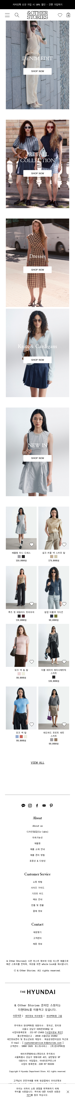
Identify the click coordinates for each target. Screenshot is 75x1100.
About (37, 818)
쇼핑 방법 (37, 882)
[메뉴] (7, 15)
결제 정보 (37, 911)
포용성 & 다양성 (38, 861)
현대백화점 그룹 (54, 1016)
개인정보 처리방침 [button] (34, 1016)
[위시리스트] (60, 15)
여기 (29, 1095)
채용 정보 (37, 944)
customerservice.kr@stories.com (42, 1043)
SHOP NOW (37, 71)
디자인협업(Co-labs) (37, 832)
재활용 (37, 843)
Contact (37, 924)
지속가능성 (37, 837)
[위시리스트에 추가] (32, 545)
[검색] (17, 15)
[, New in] (37, 452)
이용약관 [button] (17, 1016)
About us (37, 826)
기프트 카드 (37, 893)
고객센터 (37, 938)
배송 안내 (37, 899)
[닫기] (68, 4)
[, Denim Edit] (37, 65)
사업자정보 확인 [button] (54, 1032)
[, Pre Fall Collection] (37, 164)
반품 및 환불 (37, 905)
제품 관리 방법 (37, 855)
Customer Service (37, 874)
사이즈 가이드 (37, 888)
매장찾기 (37, 932)
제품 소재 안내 (37, 849)
